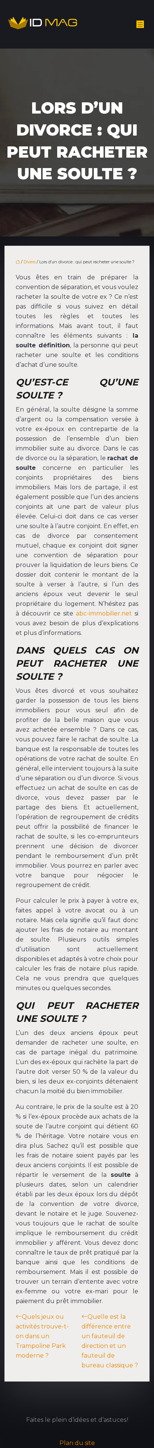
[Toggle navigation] (140, 24)
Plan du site (77, 1443)
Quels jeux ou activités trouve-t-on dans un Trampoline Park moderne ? (42, 1336)
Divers (30, 261)
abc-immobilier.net (104, 613)
